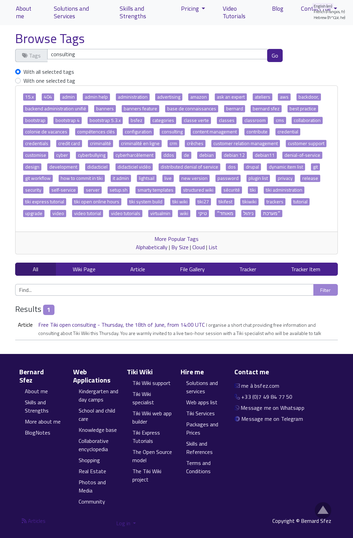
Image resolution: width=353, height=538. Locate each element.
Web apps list (202, 402)
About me (23, 12)
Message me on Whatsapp (272, 408)
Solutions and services (202, 387)
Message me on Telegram (272, 419)
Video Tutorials (234, 12)
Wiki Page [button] (84, 269)
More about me (43, 421)
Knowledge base (98, 430)
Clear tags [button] (307, 55)
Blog (277, 8)
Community (92, 501)
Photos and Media (92, 486)
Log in (124, 523)
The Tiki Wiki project (146, 475)
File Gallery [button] (192, 269)
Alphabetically (152, 247)
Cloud (198, 247)
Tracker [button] (247, 269)
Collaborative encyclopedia (94, 445)
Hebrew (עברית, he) (329, 17)
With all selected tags (48, 72)
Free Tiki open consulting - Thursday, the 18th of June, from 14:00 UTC (122, 325)
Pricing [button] (190, 8)
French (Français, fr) (329, 11)
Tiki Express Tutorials (146, 436)
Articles (36, 521)
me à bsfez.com (260, 386)
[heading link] (61, 376)
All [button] (35, 269)
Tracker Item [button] (305, 269)
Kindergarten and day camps (98, 395)
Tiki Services (200, 413)
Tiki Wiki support (151, 383)
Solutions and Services (71, 12)
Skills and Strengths (133, 12)
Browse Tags (50, 38)
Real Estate (92, 471)
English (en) (323, 6)
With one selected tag (49, 81)
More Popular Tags (176, 239)
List (213, 247)
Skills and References (199, 447)
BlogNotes (37, 432)
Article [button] (137, 269)
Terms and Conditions (198, 467)
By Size (180, 247)
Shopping (89, 460)
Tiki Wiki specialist (143, 398)
